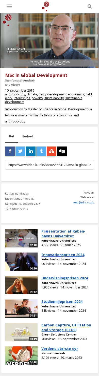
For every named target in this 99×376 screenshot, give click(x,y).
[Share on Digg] (62, 151)
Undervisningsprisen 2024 (64, 278)
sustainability (54, 98)
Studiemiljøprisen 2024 (61, 301)
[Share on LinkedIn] (31, 151)
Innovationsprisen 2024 (62, 254)
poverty (37, 98)
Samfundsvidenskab (20, 80)
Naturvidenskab (53, 353)
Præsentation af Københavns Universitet (63, 233)
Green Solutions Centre (58, 334)
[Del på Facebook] (10, 151)
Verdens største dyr (59, 348)
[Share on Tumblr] (41, 151)
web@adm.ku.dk (83, 202)
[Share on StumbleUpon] (51, 151)
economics (76, 94)
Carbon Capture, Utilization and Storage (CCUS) (66, 327)
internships (22, 98)
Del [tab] (11, 136)
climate (32, 94)
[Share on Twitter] (20, 151)
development (57, 94)
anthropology (15, 94)
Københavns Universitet (58, 240)
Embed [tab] (27, 136)
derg (42, 94)
